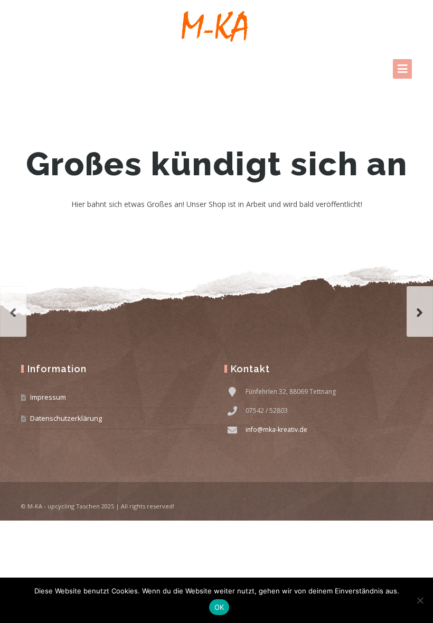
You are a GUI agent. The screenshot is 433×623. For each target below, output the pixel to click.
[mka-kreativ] (216, 26)
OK (219, 607)
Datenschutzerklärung (66, 418)
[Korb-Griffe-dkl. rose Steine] (420, 311)
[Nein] (420, 600)
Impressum (48, 397)
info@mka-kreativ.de (276, 429)
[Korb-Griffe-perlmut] (13, 311)
